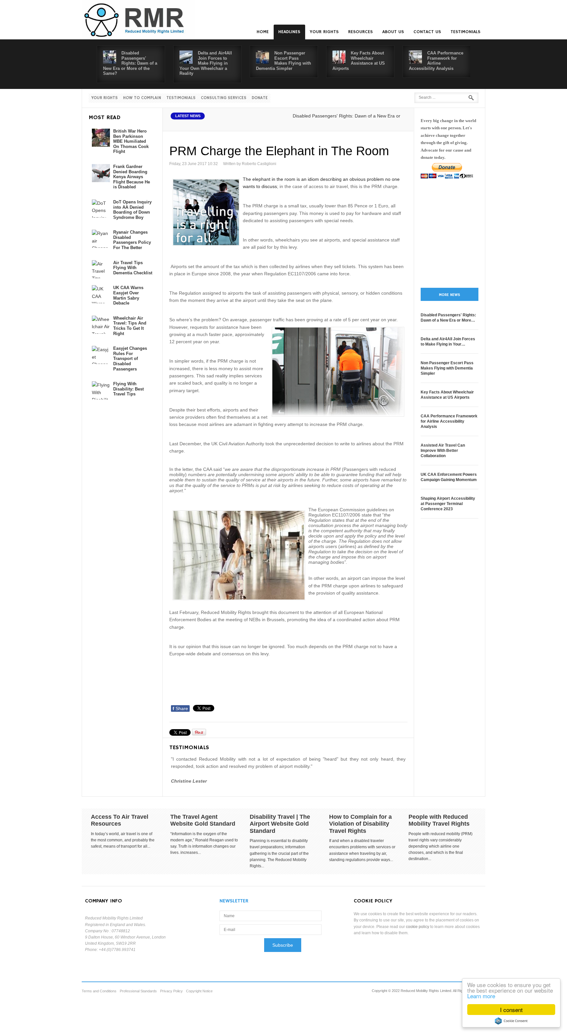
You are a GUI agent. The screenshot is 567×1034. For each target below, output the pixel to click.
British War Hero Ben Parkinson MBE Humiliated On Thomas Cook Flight (131, 141)
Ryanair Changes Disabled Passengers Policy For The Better (132, 240)
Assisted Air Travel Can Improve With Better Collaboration (443, 450)
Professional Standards (138, 991)
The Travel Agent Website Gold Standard (202, 820)
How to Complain (142, 98)
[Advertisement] (288, 684)
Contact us (427, 32)
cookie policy (417, 926)
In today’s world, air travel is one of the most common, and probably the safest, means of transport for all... (123, 840)
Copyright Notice (199, 991)
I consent (511, 1009)
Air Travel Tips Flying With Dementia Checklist (132, 267)
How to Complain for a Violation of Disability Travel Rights (360, 823)
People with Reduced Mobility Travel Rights (439, 820)
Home (263, 32)
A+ (387, 123)
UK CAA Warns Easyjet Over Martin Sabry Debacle (128, 295)
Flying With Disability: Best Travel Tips (128, 388)
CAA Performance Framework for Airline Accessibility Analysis (436, 61)
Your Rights (324, 32)
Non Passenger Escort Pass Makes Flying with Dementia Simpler (283, 61)
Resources (360, 32)
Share (180, 708)
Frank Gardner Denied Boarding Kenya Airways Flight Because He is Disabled (131, 176)
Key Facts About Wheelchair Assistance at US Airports (358, 61)
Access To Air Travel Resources (119, 820)
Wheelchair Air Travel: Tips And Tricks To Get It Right (129, 326)
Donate (260, 98)
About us (393, 32)
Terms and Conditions (99, 991)
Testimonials (465, 32)
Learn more (481, 996)
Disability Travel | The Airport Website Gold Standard (280, 823)
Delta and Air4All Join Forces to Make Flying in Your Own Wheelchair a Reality (205, 63)
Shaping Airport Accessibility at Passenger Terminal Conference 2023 (448, 503)
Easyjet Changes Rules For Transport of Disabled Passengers (130, 358)
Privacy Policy (171, 991)
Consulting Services (223, 98)
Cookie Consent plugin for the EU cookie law (511, 1020)
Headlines (289, 32)
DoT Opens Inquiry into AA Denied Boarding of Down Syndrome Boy (132, 210)
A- (402, 123)
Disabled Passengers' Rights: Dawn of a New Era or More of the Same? (130, 63)
